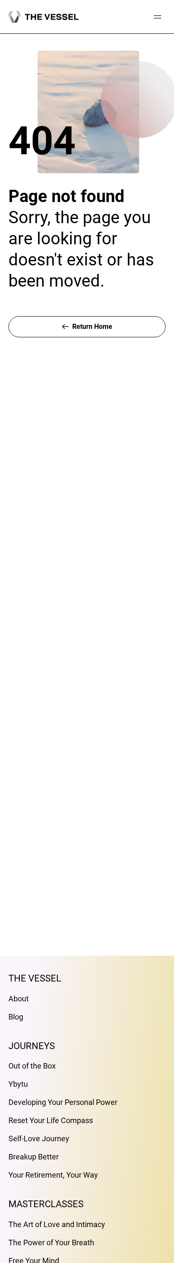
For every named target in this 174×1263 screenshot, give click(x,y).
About (18, 998)
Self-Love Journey (38, 1138)
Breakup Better (33, 1156)
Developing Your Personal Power (62, 1102)
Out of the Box (32, 1065)
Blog (15, 1016)
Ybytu (18, 1084)
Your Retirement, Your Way (53, 1174)
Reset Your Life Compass (50, 1120)
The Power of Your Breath (51, 1242)
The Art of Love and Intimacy (56, 1224)
